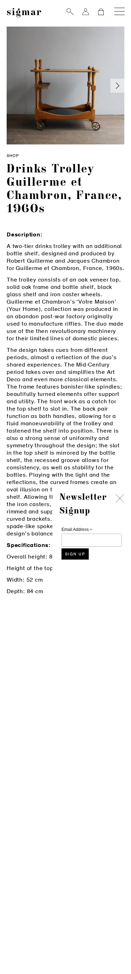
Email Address (76, 530)
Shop (13, 156)
